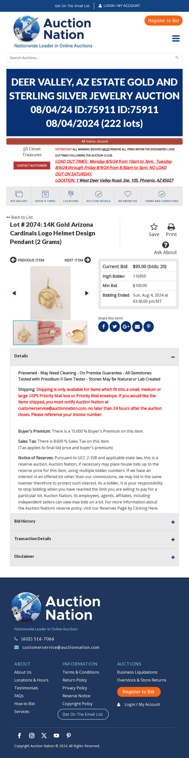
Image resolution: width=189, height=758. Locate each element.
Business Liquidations (137, 672)
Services (21, 711)
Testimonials (26, 688)
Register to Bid (163, 20)
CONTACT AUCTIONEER (32, 165)
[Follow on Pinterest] (68, 735)
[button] (50, 293)
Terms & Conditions (81, 672)
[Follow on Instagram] (31, 735)
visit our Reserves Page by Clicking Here (121, 508)
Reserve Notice (76, 695)
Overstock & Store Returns (141, 680)
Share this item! (110, 318)
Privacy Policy (75, 688)
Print (171, 234)
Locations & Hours (31, 680)
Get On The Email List (72, 5)
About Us (23, 672)
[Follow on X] (44, 735)
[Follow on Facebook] (19, 735)
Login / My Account (122, 6)
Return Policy (75, 680)
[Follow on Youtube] (56, 735)
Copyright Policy (78, 703)
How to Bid (24, 703)
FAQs (19, 695)
